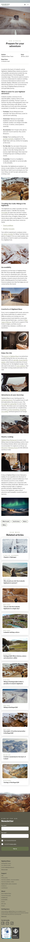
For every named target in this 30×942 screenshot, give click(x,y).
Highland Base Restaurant (9, 440)
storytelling (4, 411)
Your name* (4, 825)
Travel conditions (8, 225)
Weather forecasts (8, 229)
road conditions (20, 366)
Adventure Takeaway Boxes (9, 448)
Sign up (15, 848)
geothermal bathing (13, 409)
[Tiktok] (12, 923)
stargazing (23, 409)
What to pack (6, 521)
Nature (25, 521)
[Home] (5, 5)
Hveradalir (4, 212)
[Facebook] (2, 923)
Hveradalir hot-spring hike (9, 404)
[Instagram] (7, 923)
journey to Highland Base (11, 356)
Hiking (4, 525)
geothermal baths (8, 139)
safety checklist (8, 234)
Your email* (4, 832)
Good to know (16, 521)
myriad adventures (6, 400)
